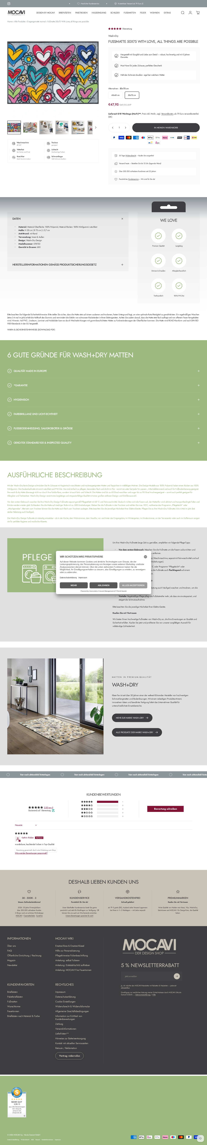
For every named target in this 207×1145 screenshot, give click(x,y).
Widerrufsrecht (130, 155)
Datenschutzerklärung (65, 996)
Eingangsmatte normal (36, 21)
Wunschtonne (13, 1006)
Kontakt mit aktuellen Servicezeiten (71, 1043)
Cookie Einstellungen (65, 1001)
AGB (32, 1140)
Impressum (60, 991)
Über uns (11, 945)
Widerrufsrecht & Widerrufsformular (72, 1006)
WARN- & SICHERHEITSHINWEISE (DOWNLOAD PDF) (31, 329)
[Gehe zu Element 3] (46, 127)
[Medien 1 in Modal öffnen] (53, 72)
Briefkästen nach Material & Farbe (23, 1016)
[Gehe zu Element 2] (30, 127)
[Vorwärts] (91, 78)
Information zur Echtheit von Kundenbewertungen (68, 1018)
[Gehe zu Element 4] (62, 127)
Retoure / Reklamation (66, 1048)
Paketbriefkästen (15, 996)
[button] (115, 28)
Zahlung (59, 1024)
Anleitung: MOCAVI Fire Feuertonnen (73, 970)
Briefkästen (12, 991)
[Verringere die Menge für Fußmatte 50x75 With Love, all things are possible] (112, 127)
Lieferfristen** (62, 1033)
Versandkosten (167, 113)
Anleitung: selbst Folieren (67, 960)
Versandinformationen (65, 1028)
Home (9, 21)
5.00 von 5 (48, 807)
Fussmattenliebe (29, 915)
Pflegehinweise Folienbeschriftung (71, 955)
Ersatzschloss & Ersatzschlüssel (69, 945)
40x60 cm (115, 95)
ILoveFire (39, 915)
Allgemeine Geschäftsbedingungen (72, 1011)
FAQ (9, 950)
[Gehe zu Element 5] (78, 127)
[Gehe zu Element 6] (94, 127)
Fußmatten (12, 1001)
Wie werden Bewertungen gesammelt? (31, 853)
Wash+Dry (113, 36)
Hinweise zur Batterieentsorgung (70, 1038)
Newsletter (12, 965)
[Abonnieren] (177, 976)
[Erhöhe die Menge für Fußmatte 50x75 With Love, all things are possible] (126, 127)
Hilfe (154, 994)
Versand (37, 1140)
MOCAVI (19, 915)
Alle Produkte (19, 21)
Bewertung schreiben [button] (165, 809)
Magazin (11, 960)
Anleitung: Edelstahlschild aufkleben (72, 965)
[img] (21, 833)
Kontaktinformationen (47, 1140)
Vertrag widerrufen (69, 1056)
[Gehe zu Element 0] (14, 127)
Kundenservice (133, 179)
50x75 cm (132, 95)
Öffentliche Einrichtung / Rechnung (24, 955)
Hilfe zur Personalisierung (67, 950)
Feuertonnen (13, 1011)
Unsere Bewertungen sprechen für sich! (79, 915)
